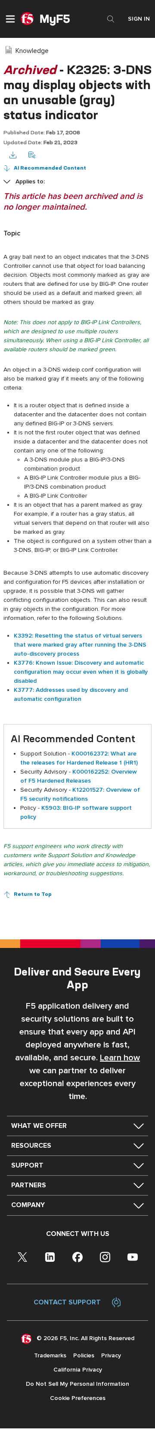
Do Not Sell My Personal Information (77, 1383)
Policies (83, 1355)
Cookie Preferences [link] (77, 1398)
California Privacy (77, 1369)
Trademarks (50, 1355)
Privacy (111, 1355)
